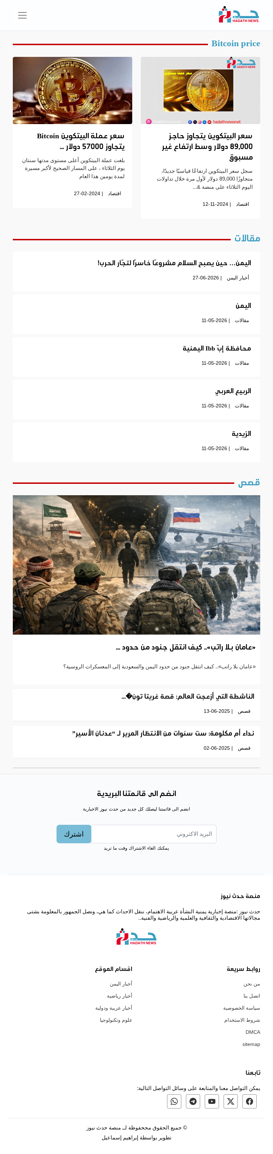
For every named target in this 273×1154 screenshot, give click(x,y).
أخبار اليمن (238, 278)
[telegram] (193, 1101)
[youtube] (212, 1101)
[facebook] (249, 1101)
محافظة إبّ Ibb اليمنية (217, 349)
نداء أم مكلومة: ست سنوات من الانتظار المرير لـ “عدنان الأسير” (163, 734)
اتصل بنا (251, 995)
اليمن (243, 306)
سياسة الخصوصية (241, 1007)
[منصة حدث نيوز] (239, 15)
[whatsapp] (174, 1101)
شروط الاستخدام (242, 1019)
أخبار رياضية (119, 995)
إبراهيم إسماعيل (121, 1137)
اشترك (74, 834)
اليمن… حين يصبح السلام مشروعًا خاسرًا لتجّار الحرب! (174, 263)
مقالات (242, 320)
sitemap (251, 1044)
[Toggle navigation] (22, 15)
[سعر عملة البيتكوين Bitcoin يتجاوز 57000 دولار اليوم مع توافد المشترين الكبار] (72, 90)
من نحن (251, 983)
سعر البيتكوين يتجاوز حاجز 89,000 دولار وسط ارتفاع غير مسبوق (207, 147)
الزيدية (241, 434)
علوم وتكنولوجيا (116, 1019)
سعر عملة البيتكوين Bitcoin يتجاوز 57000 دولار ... (81, 142)
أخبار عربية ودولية (113, 1007)
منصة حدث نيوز (103, 1127)
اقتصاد (242, 204)
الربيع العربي (233, 391)
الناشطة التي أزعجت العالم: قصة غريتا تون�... (188, 697)
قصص (244, 711)
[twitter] (231, 1101)
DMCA (253, 1032)
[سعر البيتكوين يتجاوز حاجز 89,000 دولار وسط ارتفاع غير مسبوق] (200, 90)
